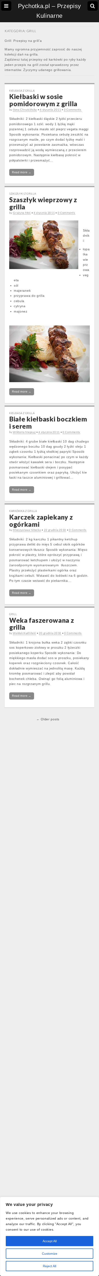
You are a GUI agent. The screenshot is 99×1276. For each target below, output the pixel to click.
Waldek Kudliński (24, 633)
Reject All (49, 1266)
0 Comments (73, 109)
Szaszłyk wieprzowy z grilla (43, 203)
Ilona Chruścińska (25, 109)
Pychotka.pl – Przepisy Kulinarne (49, 11)
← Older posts (47, 719)
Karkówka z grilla (23, 510)
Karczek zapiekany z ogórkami (41, 520)
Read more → (21, 172)
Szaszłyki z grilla (22, 193)
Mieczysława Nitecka (27, 530)
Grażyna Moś (22, 212)
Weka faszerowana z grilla (41, 623)
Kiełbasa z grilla (22, 90)
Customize (49, 1253)
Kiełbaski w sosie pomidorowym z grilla (43, 100)
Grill (13, 614)
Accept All (50, 1241)
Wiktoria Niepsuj (24, 432)
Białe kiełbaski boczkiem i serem (48, 422)
